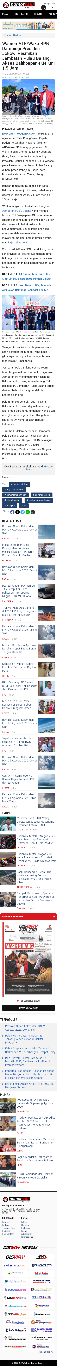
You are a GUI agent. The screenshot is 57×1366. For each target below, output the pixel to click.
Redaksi (5, 1225)
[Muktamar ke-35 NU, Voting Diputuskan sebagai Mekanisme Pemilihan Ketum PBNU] (8, 824)
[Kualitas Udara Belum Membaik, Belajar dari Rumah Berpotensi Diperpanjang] (8, 1145)
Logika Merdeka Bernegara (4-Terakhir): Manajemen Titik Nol (35, 1158)
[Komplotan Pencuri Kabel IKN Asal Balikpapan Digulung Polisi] (46, 669)
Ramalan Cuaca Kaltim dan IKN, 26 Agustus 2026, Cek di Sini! (19, 723)
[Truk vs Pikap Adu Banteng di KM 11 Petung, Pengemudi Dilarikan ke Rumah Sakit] (46, 613)
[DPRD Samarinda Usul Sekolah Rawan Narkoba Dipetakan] (8, 1179)
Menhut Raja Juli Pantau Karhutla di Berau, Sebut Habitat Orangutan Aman (16, 704)
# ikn (23, 505)
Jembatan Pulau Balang (16, 211)
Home (7, 35)
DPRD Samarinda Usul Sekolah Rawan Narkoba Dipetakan (35, 1176)
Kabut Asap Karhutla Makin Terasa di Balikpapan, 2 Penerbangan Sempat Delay (28, 1050)
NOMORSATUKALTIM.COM (18, 134)
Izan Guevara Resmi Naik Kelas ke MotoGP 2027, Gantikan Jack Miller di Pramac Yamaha (25, 1061)
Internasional (27, 1237)
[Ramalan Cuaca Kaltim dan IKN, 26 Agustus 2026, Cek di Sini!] (46, 725)
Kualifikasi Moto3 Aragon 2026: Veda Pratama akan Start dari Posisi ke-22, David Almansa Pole (36, 857)
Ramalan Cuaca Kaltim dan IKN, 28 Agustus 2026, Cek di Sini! (19, 570)
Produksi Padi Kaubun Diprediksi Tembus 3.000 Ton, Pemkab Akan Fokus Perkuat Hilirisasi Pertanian (36, 1123)
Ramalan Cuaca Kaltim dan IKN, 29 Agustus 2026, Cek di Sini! (19, 529)
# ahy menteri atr (41, 495)
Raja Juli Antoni (17, 243)
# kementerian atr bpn (15, 495)
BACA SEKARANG (28, 1008)
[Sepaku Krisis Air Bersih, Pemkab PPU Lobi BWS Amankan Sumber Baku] (46, 744)
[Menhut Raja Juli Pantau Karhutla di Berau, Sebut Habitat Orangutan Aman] (46, 706)
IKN (16, 14)
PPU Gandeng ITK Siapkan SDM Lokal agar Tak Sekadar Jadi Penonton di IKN (19, 685)
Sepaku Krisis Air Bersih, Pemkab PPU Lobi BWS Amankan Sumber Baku (16, 742)
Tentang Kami (8, 1228)
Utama (5, 14)
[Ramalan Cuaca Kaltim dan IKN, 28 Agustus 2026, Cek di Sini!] (46, 572)
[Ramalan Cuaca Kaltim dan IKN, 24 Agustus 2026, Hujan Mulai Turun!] (46, 800)
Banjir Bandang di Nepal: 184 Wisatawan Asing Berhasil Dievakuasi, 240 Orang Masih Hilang (34, 877)
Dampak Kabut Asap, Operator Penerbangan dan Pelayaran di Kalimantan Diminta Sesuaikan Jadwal (35, 898)
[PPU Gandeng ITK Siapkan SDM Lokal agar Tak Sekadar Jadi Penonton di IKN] (46, 688)
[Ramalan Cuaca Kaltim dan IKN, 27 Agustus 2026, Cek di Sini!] (46, 632)
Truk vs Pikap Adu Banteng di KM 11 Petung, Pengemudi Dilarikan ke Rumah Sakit (19, 611)
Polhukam (26, 1228)
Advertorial (26, 1234)
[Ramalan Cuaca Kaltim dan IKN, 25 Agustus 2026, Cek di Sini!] (46, 763)
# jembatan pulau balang (39, 500)
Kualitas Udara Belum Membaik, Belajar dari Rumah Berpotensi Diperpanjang (35, 1142)
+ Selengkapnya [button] (45, 1352)
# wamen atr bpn (19, 484)
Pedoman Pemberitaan (8, 1233)
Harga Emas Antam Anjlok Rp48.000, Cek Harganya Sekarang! (27, 1085)
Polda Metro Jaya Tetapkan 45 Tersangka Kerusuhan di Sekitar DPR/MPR (22, 1039)
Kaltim (24, 14)
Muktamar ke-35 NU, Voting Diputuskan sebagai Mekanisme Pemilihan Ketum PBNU (35, 821)
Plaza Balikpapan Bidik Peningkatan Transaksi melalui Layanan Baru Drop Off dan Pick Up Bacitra (18, 550)
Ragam (24, 1231)
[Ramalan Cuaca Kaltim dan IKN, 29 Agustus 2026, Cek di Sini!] (46, 532)
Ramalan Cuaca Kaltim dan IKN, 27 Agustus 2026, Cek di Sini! (19, 630)
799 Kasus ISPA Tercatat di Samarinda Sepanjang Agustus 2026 (35, 1103)
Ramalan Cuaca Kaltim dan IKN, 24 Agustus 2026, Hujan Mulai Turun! (19, 797)
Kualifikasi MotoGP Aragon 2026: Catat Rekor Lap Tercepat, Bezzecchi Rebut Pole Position (36, 839)
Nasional (17, 35)
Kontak (5, 1222)
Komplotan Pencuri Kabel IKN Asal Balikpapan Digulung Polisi (19, 667)
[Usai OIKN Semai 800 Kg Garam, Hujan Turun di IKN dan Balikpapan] (46, 781)
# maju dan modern (14, 489)
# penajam (10, 505)
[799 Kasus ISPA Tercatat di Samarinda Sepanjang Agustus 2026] (8, 1105)
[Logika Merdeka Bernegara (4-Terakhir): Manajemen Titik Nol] (8, 1162)
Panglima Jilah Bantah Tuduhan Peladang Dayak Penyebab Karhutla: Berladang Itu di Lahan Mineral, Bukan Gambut (27, 1074)
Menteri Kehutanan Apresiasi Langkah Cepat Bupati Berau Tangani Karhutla (19, 648)
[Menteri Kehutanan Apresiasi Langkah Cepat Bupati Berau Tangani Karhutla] (46, 651)
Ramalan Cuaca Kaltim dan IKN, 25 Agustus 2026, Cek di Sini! (19, 760)
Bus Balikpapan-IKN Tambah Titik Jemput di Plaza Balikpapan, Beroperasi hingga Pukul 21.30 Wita (19, 591)
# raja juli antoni (12, 500)
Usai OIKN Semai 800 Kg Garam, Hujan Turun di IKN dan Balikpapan (18, 779)
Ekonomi (38, 14)
